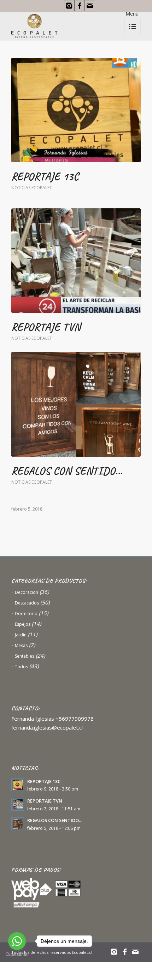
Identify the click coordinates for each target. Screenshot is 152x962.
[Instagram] (69, 5)
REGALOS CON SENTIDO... (67, 471)
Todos (21, 667)
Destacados (27, 603)
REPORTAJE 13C (45, 176)
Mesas (21, 645)
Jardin (21, 635)
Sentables (24, 656)
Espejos (22, 624)
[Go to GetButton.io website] (17, 954)
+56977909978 (74, 718)
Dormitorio (26, 614)
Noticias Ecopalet (31, 188)
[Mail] (90, 5)
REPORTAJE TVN (46, 327)
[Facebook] (79, 5)
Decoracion (26, 592)
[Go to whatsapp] (17, 941)
